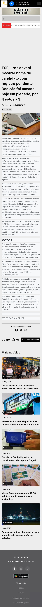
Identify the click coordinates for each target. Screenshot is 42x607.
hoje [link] (9, 146)
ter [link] (10, 194)
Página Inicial (21, 583)
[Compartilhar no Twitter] (21, 330)
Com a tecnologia (18, 602)
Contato (21, 592)
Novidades (6, 109)
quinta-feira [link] (10, 221)
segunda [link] (32, 186)
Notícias (21, 588)
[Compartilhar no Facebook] (16, 330)
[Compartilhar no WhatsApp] (25, 330)
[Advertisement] (21, 43)
